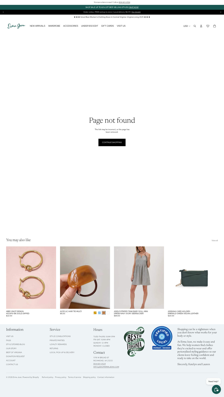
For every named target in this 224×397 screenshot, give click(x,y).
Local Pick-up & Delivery (62, 352)
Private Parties (57, 340)
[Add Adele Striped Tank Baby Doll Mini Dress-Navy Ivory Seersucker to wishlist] (117, 250)
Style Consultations (60, 336)
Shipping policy (89, 377)
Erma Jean (17, 377)
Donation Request (15, 356)
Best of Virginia (14, 352)
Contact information (105, 377)
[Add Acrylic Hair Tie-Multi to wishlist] (64, 250)
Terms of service (74, 377)
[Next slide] (220, 12)
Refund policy (47, 377)
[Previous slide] (3, 12)
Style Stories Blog (15, 344)
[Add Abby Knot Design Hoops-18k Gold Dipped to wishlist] (10, 250)
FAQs (8, 340)
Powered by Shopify (31, 377)
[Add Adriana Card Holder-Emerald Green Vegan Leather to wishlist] (171, 250)
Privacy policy (60, 377)
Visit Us (9, 336)
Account (10, 360)
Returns (54, 348)
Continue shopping (112, 142)
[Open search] (194, 26)
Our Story (11, 348)
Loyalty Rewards (58, 344)
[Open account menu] (201, 26)
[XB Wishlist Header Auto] (207, 26)
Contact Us (12, 364)
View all (215, 240)
